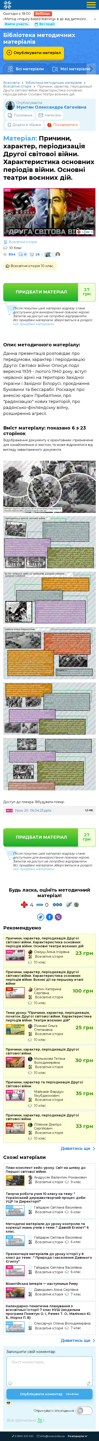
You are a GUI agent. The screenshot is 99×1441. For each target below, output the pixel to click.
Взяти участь (16, 24)
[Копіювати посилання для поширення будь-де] (40, 917)
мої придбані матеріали (33, 324)
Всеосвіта (11, 83)
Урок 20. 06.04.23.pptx (33, 810)
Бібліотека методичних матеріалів (54, 83)
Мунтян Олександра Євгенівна (51, 107)
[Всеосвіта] (7, 5)
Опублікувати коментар (49, 1394)
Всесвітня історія (17, 86)
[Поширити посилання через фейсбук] (49, 917)
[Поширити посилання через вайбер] (58, 917)
